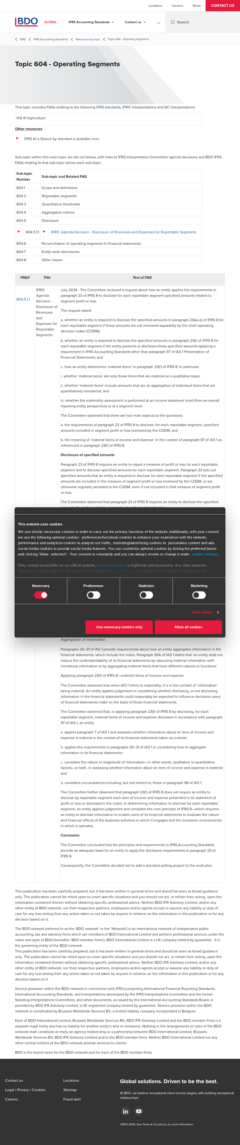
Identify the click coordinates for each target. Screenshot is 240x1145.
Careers (177, 5)
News (197, 5)
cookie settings (205, 554)
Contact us (133, 22)
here (95, 138)
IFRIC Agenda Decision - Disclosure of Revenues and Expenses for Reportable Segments (123, 231)
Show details (202, 612)
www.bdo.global (111, 565)
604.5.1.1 (23, 299)
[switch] (93, 595)
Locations (155, 5)
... (158, 22)
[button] (223, 5)
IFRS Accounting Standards (89, 22)
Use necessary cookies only (119, 627)
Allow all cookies (188, 627)
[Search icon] (173, 22)
